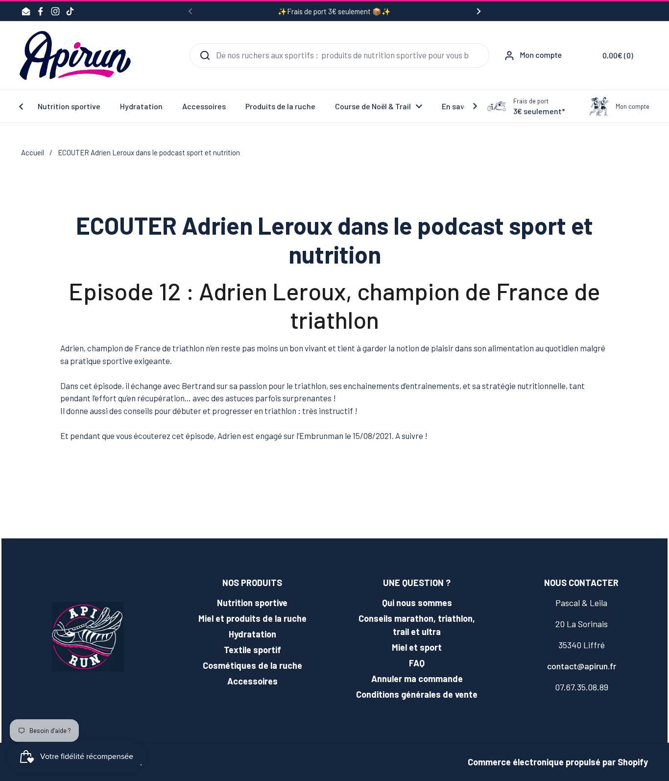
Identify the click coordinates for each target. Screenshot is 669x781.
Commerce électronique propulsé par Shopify (558, 762)
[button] (610, 55)
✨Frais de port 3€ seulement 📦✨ (334, 11)
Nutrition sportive (252, 602)
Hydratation (252, 634)
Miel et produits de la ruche (252, 618)
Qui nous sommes (417, 602)
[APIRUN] (75, 55)
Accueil (32, 152)
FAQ (417, 663)
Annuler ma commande (417, 678)
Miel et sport (417, 647)
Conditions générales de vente (417, 694)
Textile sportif (252, 649)
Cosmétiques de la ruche (252, 665)
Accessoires (252, 681)
